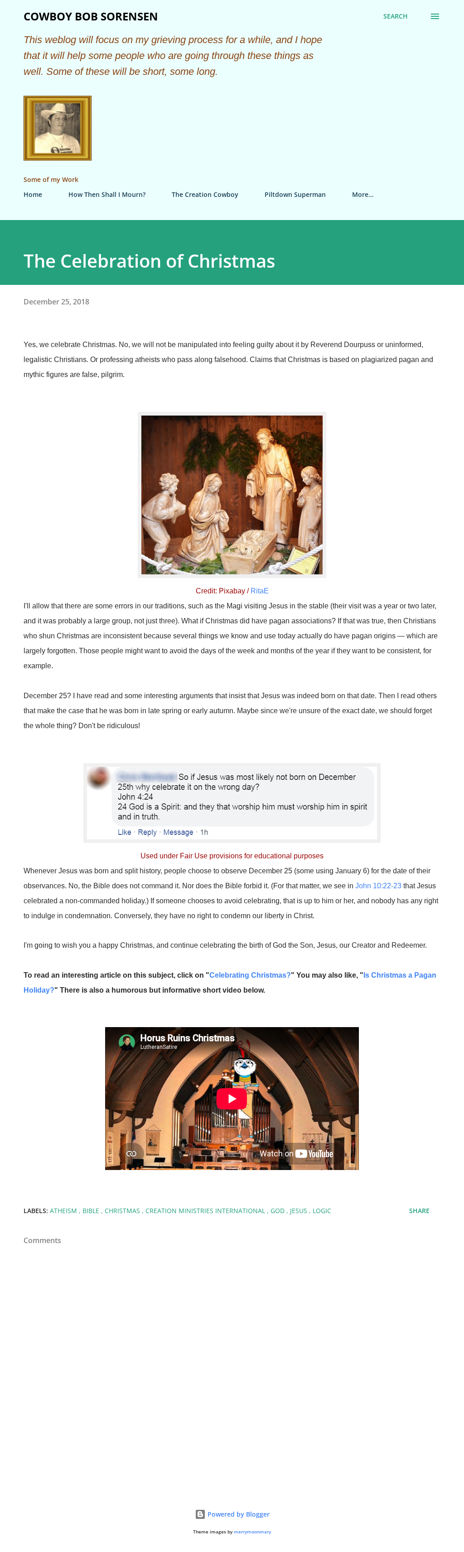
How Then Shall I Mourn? (106, 194)
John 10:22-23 (378, 886)
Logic (322, 1210)
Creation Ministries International (206, 1210)
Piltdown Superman (295, 194)
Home (33, 194)
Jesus (299, 1210)
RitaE (260, 591)
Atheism (64, 1210)
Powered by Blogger (238, 1514)
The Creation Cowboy (205, 194)
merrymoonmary (252, 1532)
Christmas (123, 1210)
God (278, 1210)
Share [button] (419, 1210)
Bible (91, 1210)
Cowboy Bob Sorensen (91, 16)
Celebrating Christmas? (250, 975)
